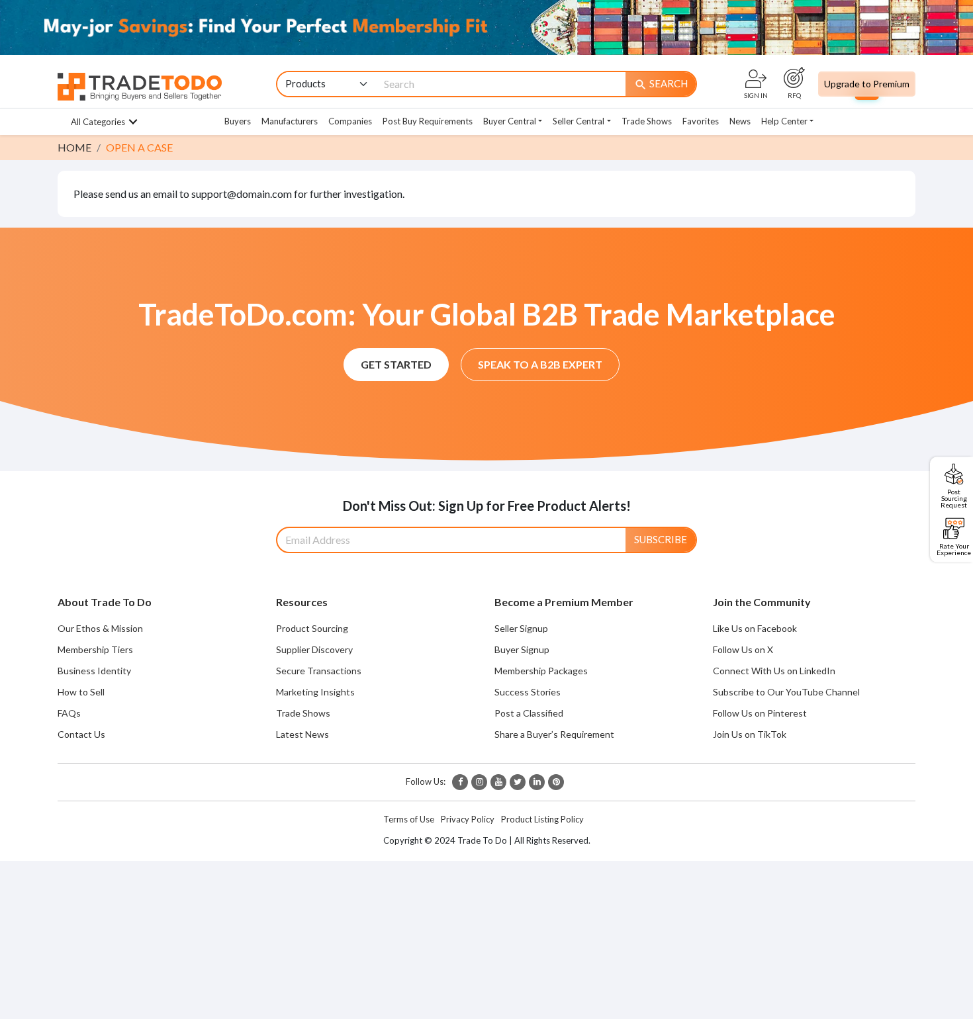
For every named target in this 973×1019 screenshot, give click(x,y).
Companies (350, 121)
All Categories (98, 121)
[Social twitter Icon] (518, 782)
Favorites (700, 121)
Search (661, 84)
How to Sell (81, 691)
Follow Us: (425, 781)
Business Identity (94, 670)
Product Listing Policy (542, 819)
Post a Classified (528, 713)
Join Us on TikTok (749, 734)
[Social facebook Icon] (460, 782)
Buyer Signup (521, 649)
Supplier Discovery (314, 649)
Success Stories (527, 691)
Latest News (302, 734)
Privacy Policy (467, 819)
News (740, 121)
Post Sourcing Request (954, 498)
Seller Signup (521, 628)
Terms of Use (408, 819)
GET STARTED (396, 364)
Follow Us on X (743, 649)
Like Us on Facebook (755, 628)
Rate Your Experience (954, 549)
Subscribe (660, 539)
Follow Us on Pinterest (760, 713)
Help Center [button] (784, 121)
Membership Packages (541, 670)
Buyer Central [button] (509, 121)
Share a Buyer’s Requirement (554, 734)
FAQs (69, 713)
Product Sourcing (312, 628)
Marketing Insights (315, 691)
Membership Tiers (95, 649)
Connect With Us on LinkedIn (774, 670)
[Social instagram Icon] (479, 782)
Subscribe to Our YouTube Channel (786, 691)
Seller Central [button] (578, 121)
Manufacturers (289, 121)
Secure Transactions (318, 670)
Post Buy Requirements (428, 121)
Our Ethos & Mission (100, 628)
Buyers (237, 121)
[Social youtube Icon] (498, 782)
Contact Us (81, 734)
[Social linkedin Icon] (537, 782)
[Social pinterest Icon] (556, 782)
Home (74, 147)
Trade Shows (647, 121)
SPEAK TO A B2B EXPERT (540, 364)
